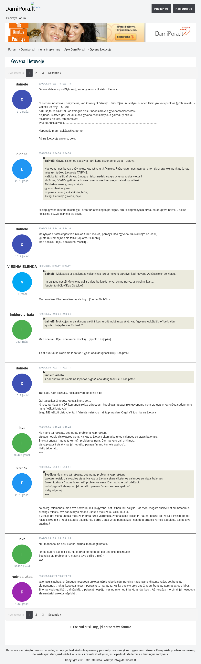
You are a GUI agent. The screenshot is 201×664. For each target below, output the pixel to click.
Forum (12, 49)
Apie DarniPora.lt (74, 49)
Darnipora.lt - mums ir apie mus (40, 49)
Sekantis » (54, 72)
